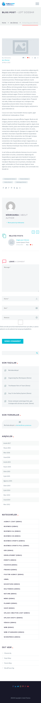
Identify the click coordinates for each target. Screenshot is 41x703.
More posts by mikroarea (16, 223)
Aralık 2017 (7, 443)
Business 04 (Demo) (12, 531)
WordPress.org (9, 668)
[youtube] (28, 686)
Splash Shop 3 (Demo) (13, 618)
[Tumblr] (14, 188)
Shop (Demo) (9, 608)
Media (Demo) (8, 182)
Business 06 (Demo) (12, 536)
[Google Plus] (9, 188)
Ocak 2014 (7, 500)
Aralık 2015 (7, 462)
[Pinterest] (11, 188)
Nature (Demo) (10, 594)
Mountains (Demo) (12, 584)
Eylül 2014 (7, 490)
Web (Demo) (9, 627)
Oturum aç (7, 653)
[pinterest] (23, 686)
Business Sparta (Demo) (14, 541)
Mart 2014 (7, 495)
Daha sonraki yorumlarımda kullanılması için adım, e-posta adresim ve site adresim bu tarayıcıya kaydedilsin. (19, 328)
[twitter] (18, 686)
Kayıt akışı (7, 658)
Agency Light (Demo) (13, 521)
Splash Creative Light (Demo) (17, 613)
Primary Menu (37, 3)
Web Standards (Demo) (14, 632)
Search (37, 353)
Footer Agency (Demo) (14, 574)
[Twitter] (6, 188)
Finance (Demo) (24, 179)
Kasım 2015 (7, 467)
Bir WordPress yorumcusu (23, 425)
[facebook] (13, 686)
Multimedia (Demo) (12, 589)
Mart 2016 (7, 453)
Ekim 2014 (7, 486)
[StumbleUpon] (20, 188)
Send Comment (12, 341)
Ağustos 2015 (8, 481)
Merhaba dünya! (13, 370)
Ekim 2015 (7, 471)
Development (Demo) (10, 179)
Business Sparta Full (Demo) (16, 546)
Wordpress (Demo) (12, 637)
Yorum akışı (8, 663)
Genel (6, 579)
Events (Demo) (10, 560)
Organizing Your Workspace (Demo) (19, 378)
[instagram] (20, 686)
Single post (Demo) (22, 240)
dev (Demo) (5, 60)
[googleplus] (25, 686)
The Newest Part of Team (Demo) (19, 386)
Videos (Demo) (10, 622)
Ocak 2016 (7, 457)
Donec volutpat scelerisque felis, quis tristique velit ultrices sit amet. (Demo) (21, 402)
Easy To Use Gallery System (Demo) (19, 393)
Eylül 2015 (7, 476)
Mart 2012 (7, 504)
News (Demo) (9, 598)
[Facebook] (3, 188)
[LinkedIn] (17, 188)
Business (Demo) (11, 526)
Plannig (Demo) (10, 603)
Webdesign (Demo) (21, 182)
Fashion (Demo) (10, 565)
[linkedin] (15, 686)
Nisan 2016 (7, 448)
